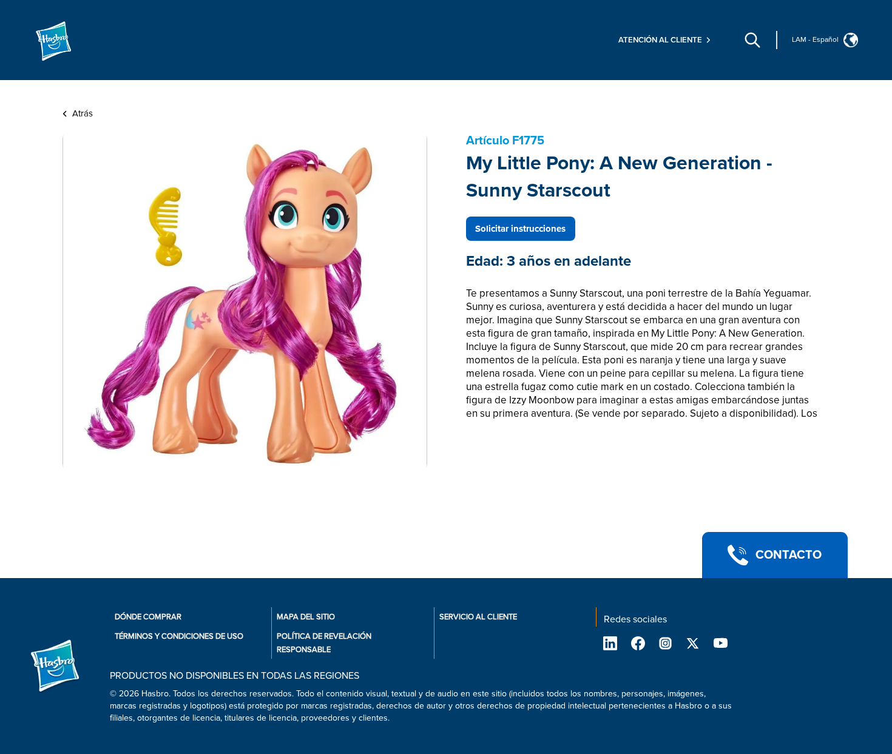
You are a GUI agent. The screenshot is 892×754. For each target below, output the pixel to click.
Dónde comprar (148, 617)
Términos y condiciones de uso (179, 636)
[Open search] (752, 40)
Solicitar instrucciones (520, 228)
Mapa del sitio (306, 617)
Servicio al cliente (478, 617)
